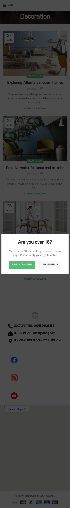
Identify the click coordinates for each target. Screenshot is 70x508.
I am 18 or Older (22, 265)
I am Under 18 (50, 265)
